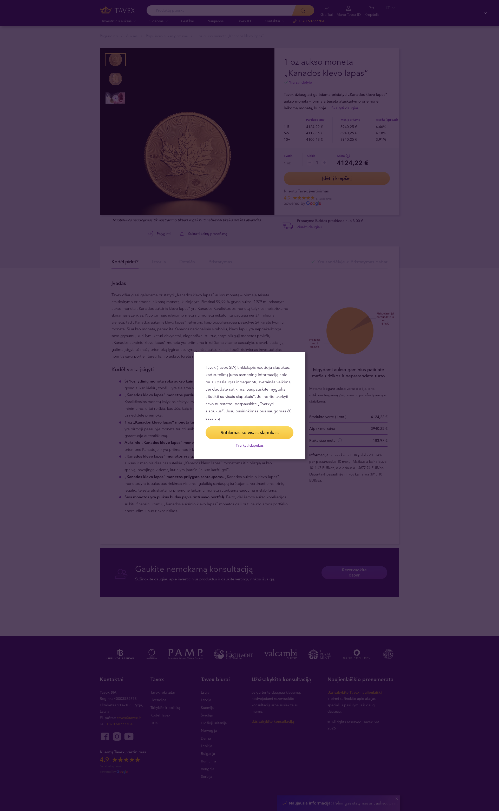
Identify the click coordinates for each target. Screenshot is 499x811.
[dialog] (249, 405)
